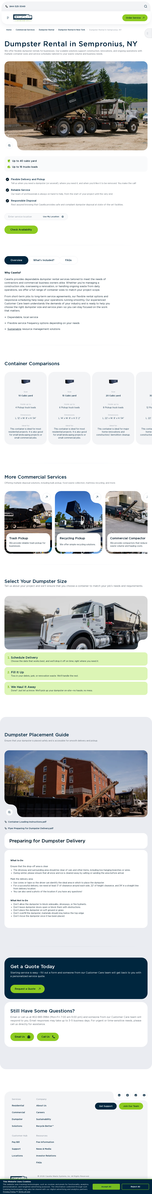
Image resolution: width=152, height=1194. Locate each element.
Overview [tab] (16, 260)
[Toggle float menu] (147, 33)
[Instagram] (127, 1095)
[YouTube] (144, 1095)
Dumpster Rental (46, 30)
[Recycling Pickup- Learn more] (78, 522)
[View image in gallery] (9, 145)
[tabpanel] (76, 301)
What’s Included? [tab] (43, 260)
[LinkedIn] (119, 1095)
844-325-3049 (17, 6)
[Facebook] (135, 1095)
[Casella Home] (23, 17)
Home (9, 30)
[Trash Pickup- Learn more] (28, 522)
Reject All (135, 1187)
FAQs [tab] (68, 260)
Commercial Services (25, 30)
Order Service (133, 18)
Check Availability (21, 229)
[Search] (145, 6)
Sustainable (14, 329)
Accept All (106, 1187)
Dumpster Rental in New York (71, 30)
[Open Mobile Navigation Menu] (8, 17)
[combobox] (23, 216)
